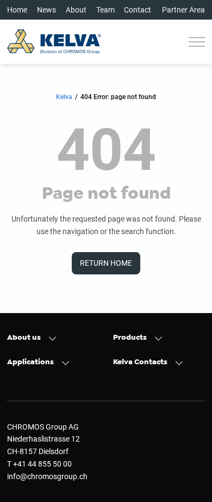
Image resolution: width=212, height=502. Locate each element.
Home (17, 9)
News (46, 9)
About (76, 9)
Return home (106, 263)
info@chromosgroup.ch (47, 476)
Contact (137, 9)
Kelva (64, 97)
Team (105, 9)
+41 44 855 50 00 (42, 464)
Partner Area (183, 9)
